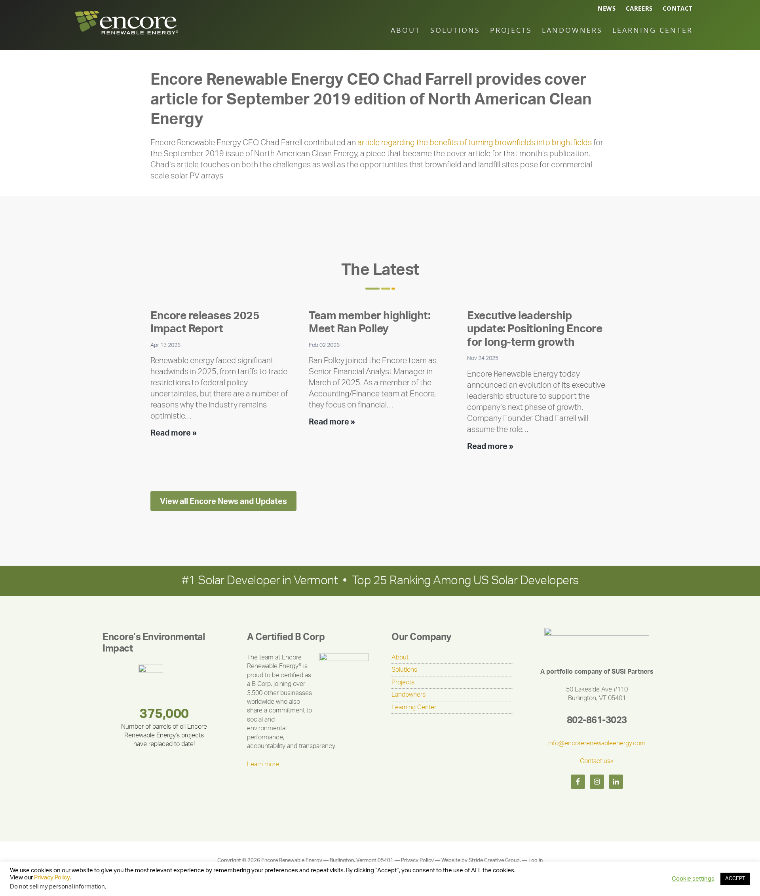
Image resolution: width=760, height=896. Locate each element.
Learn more (263, 764)
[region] (163, 708)
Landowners (408, 694)
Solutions (404, 670)
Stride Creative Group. (495, 860)
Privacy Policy (417, 860)
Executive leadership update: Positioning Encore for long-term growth (534, 329)
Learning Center (413, 707)
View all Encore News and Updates (223, 502)
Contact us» (597, 761)
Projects (402, 682)
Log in (535, 860)
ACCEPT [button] (735, 878)
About (399, 657)
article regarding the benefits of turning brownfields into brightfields (474, 143)
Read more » (173, 434)
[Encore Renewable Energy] (126, 35)
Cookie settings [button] (693, 879)
